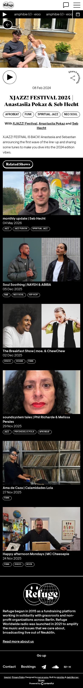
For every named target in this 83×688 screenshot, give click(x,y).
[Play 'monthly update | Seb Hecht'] (41, 193)
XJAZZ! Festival (25, 123)
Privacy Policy (18, 677)
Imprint (7, 677)
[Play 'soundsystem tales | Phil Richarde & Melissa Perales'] (41, 392)
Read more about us (18, 641)
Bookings (28, 667)
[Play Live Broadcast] (4, 14)
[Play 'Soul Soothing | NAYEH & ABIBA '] (41, 259)
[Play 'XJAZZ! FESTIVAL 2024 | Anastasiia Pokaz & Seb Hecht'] (9, 77)
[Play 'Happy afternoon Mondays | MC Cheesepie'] (41, 529)
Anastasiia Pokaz (52, 123)
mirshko (60, 677)
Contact (9, 667)
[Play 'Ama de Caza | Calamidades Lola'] (41, 463)
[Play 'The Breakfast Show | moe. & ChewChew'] (41, 326)
